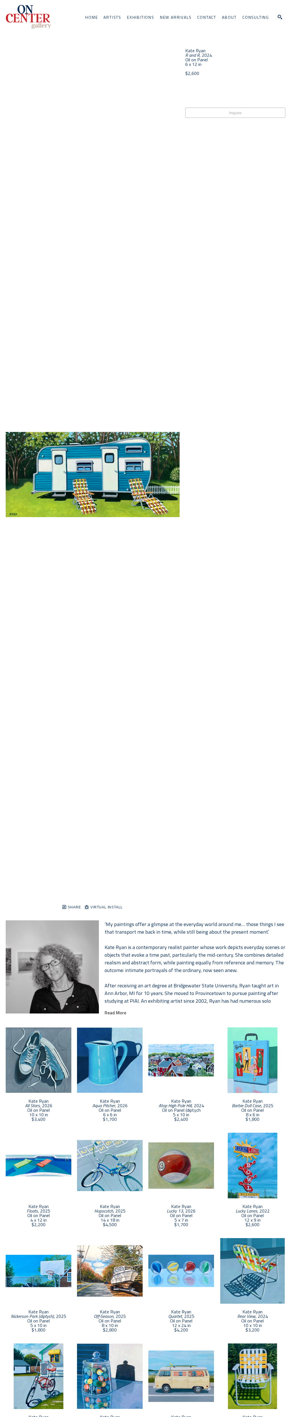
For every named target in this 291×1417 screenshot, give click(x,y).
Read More (115, 1012)
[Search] (280, 17)
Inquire (235, 112)
